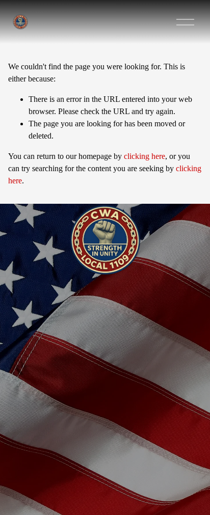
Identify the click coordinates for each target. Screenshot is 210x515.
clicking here (144, 156)
